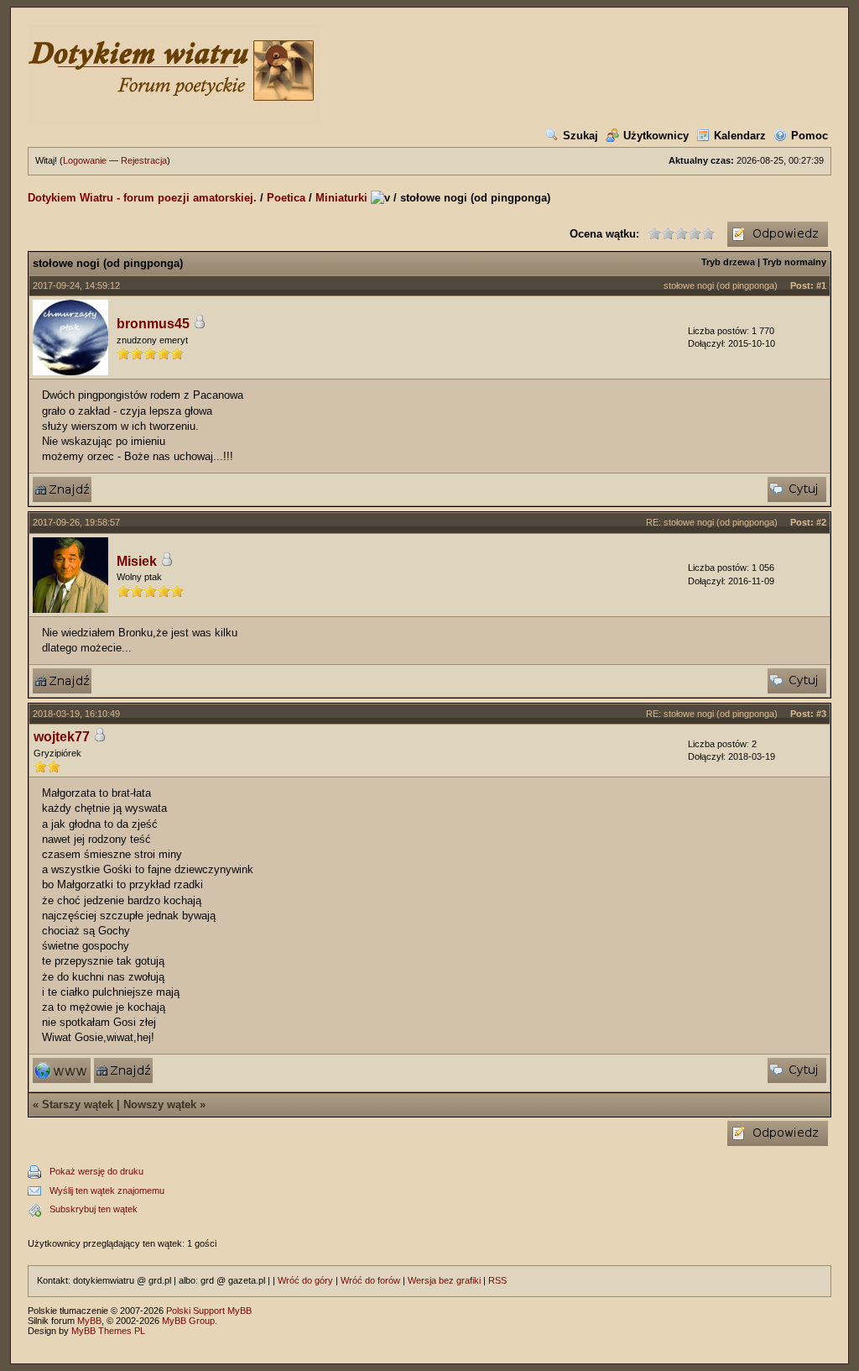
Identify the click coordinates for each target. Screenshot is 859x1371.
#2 (821, 522)
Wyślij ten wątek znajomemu (106, 1190)
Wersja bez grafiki (444, 1280)
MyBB (89, 1321)
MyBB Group (188, 1321)
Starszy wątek (77, 1104)
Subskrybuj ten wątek (93, 1209)
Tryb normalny (794, 262)
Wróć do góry (305, 1280)
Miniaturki (341, 197)
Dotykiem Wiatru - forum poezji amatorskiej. (142, 197)
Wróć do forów (370, 1280)
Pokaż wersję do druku (96, 1171)
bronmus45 (153, 324)
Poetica (286, 197)
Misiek (137, 561)
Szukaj (580, 135)
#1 (821, 285)
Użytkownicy (656, 135)
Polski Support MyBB (209, 1311)
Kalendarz (740, 135)
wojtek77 (62, 737)
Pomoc (809, 135)
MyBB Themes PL (108, 1331)
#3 (821, 714)
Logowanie (85, 160)
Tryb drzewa (728, 262)
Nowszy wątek (159, 1104)
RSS (497, 1280)
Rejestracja (144, 160)
